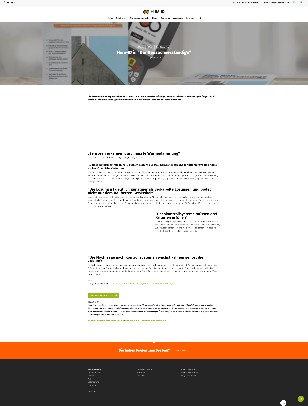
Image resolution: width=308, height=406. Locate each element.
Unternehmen (94, 372)
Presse (91, 376)
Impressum (93, 385)
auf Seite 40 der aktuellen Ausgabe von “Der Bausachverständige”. (145, 283)
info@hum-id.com (188, 376)
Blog (150, 47)
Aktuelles (141, 47)
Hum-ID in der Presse (163, 47)
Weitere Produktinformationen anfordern (145, 320)
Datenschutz (93, 382)
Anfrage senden (181, 351)
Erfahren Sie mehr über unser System (106, 320)
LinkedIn (91, 392)
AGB (89, 379)
